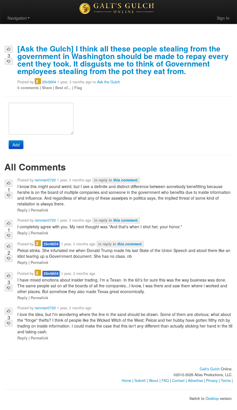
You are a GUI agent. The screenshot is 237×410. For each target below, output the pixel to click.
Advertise (195, 380)
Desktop (212, 398)
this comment (125, 180)
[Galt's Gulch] (118, 8)
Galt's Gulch (210, 369)
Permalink (39, 210)
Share (47, 87)
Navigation (17, 18)
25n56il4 (49, 81)
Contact (178, 380)
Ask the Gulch (108, 81)
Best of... (63, 87)
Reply (22, 210)
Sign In (223, 18)
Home (126, 380)
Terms (226, 380)
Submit (140, 380)
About (153, 380)
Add (16, 145)
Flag (78, 87)
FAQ (165, 380)
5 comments (28, 87)
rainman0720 (45, 180)
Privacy (212, 380)
